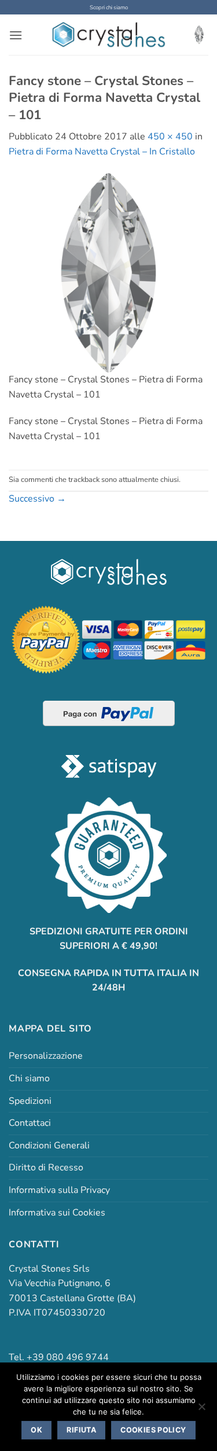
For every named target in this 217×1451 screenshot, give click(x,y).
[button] (16, 35)
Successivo (37, 498)
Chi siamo (29, 1078)
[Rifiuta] (201, 1410)
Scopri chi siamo (109, 7)
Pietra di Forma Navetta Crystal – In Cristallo (102, 151)
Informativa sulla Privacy (59, 1190)
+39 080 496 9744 (68, 1357)
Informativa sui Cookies (57, 1212)
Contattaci (30, 1123)
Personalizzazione (46, 1055)
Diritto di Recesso (46, 1167)
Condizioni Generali (49, 1145)
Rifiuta (81, 1430)
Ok (36, 1430)
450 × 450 (170, 136)
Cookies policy (153, 1430)
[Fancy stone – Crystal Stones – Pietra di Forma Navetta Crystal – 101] (108, 272)
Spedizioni (30, 1101)
